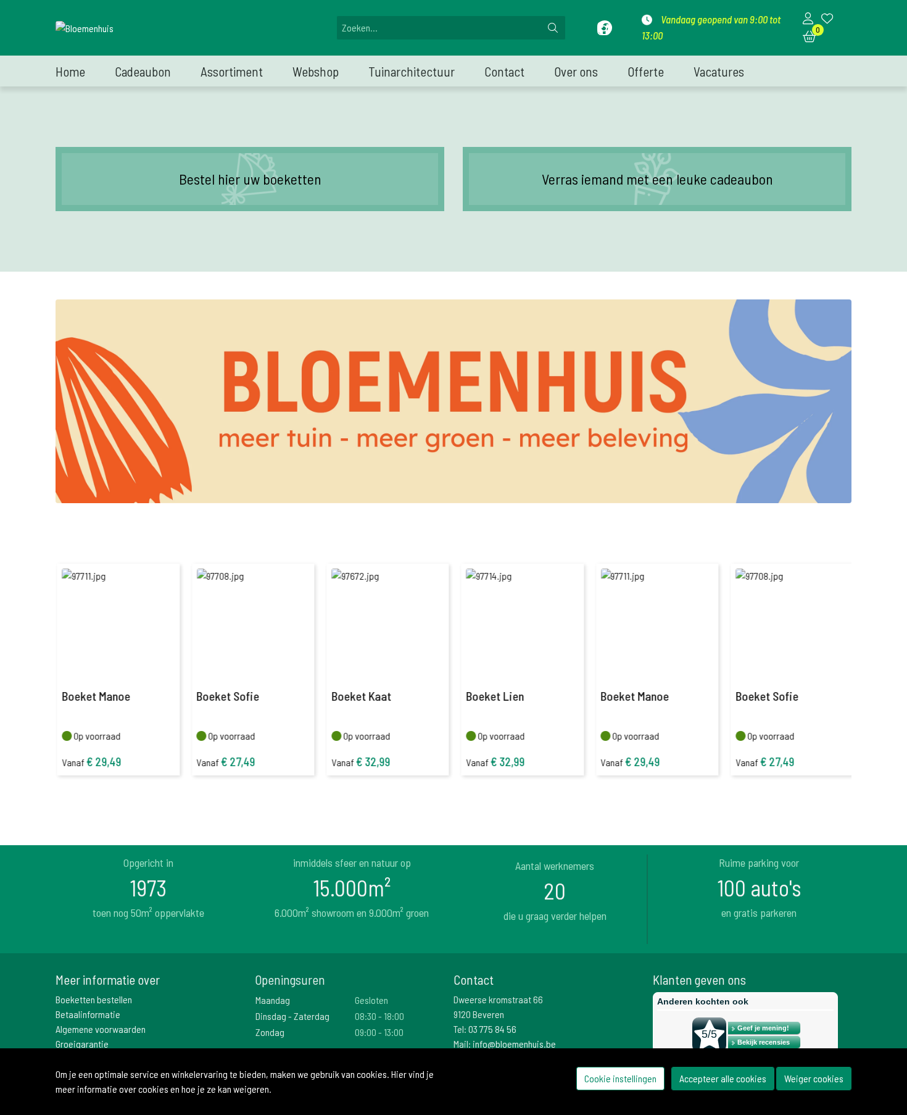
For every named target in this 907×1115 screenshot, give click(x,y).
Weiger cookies (813, 1078)
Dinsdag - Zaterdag (292, 1016)
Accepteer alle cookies (722, 1078)
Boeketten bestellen (94, 999)
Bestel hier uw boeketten (250, 179)
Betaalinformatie (88, 1014)
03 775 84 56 (492, 1029)
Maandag (272, 1000)
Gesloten (371, 1000)
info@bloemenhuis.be (514, 1044)
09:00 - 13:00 (379, 1032)
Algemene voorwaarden (101, 1029)
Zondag (269, 1032)
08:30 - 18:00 (379, 1016)
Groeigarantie (82, 1044)
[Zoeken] (552, 28)
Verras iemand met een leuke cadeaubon (657, 179)
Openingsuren (290, 979)
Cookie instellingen (620, 1078)
